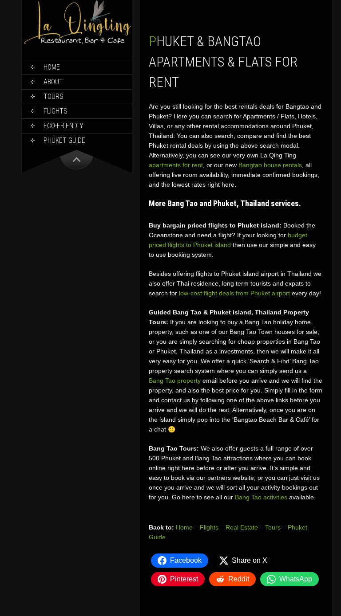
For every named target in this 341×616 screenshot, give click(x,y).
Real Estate (242, 527)
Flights (55, 111)
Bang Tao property (175, 380)
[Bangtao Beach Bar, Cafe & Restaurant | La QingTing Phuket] (77, 42)
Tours (53, 96)
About (53, 82)
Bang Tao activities (261, 497)
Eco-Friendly (63, 126)
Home (52, 67)
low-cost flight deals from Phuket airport (234, 293)
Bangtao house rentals (270, 165)
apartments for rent (176, 165)
